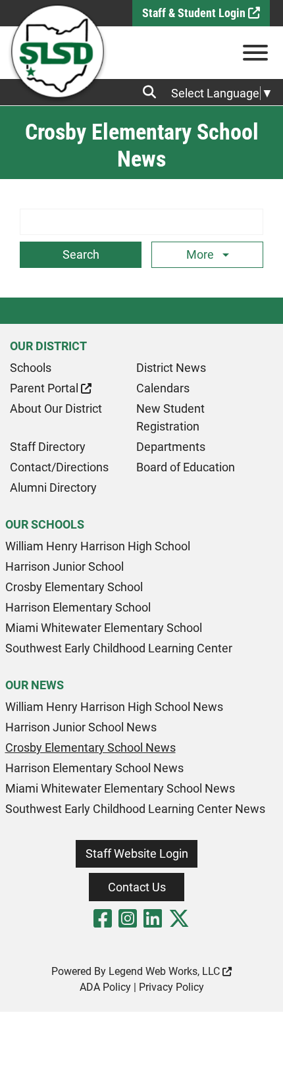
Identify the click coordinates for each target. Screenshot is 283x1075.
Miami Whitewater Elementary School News (120, 788)
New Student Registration (170, 417)
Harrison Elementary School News (94, 768)
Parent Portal (45, 388)
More (201, 254)
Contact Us (137, 887)
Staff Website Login (137, 853)
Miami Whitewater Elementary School (103, 628)
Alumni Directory (53, 487)
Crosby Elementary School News (90, 747)
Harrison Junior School (64, 566)
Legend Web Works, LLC (165, 971)
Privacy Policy (171, 987)
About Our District (56, 408)
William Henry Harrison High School (97, 546)
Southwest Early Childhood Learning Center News (135, 809)
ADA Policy (105, 987)
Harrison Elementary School (78, 607)
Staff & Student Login (195, 13)
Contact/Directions (59, 467)
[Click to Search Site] (153, 92)
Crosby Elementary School (74, 587)
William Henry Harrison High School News (114, 707)
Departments (170, 447)
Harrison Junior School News (81, 727)
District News (171, 368)
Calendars (163, 388)
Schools (30, 368)
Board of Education (185, 467)
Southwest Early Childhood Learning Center (118, 648)
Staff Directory (48, 447)
